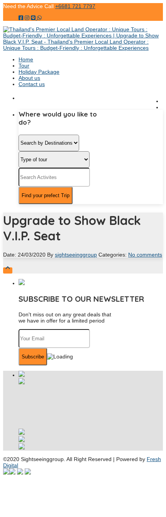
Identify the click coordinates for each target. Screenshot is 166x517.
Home (26, 59)
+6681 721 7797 (75, 6)
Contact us (32, 84)
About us (29, 78)
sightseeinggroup (76, 255)
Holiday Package (39, 72)
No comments (145, 255)
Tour (24, 66)
